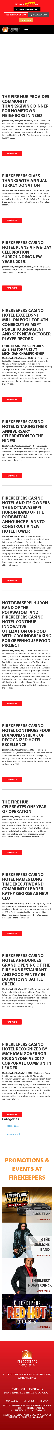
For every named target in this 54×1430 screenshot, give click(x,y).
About (45, 1392)
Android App (38, 1410)
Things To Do (33, 1392)
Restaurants (35, 1389)
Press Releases (12, 1125)
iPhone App (20, 1410)
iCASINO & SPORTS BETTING (27, 9)
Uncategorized (13, 1134)
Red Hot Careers (35, 1408)
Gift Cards (28, 1401)
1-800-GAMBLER (39, 1417)
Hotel (23, 1389)
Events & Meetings (14, 1392)
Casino (14, 1389)
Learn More (43, 1219)
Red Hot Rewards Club (16, 15)
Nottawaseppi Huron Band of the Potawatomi (27, 1405)
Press (18, 1408)
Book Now (26, 20)
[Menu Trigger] (26, 29)
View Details (43, 1255)
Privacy (44, 1401)
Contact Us (12, 1401)
